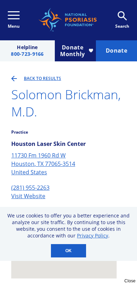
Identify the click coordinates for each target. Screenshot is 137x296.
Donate (116, 50)
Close (130, 280)
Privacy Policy (92, 235)
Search (122, 26)
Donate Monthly (72, 50)
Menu (14, 26)
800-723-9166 (27, 54)
